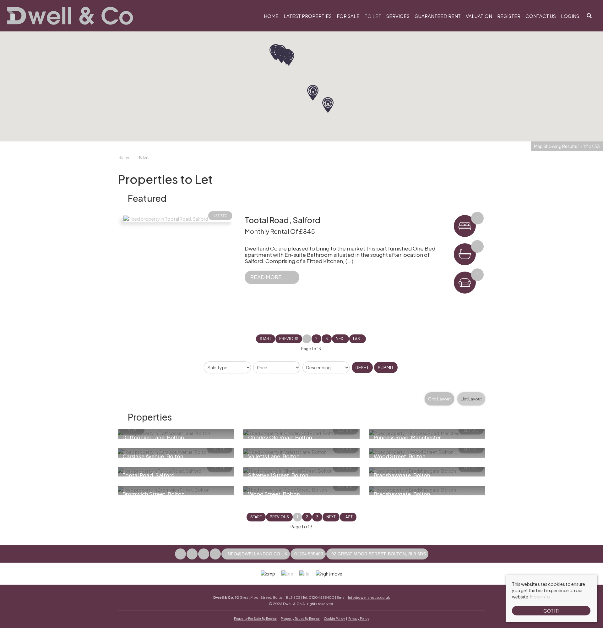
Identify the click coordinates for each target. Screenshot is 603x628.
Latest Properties (308, 16)
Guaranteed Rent (438, 16)
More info (540, 596)
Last (357, 338)
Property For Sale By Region (255, 618)
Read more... (268, 277)
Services (398, 16)
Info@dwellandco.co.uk (369, 597)
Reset (362, 367)
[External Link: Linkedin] (215, 554)
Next (340, 338)
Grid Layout (439, 398)
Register (508, 16)
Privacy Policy (358, 618)
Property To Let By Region (300, 618)
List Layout (471, 398)
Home (271, 16)
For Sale (348, 16)
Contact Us (540, 16)
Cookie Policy (334, 618)
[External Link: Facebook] (181, 554)
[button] (328, 105)
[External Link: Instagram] (204, 554)
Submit (386, 367)
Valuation (479, 16)
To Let (373, 16)
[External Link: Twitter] (192, 554)
